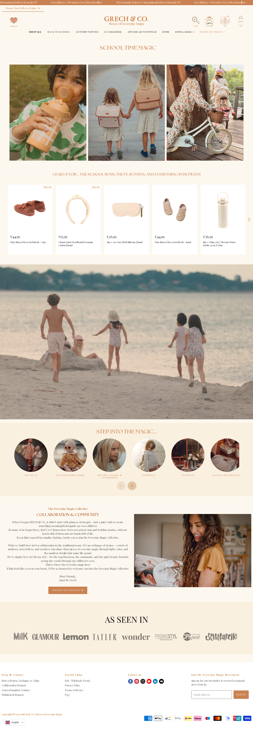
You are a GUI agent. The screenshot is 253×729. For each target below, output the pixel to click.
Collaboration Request (14, 685)
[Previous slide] (121, 486)
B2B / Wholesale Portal (77, 680)
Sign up (241, 694)
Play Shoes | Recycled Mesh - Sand (173, 242)
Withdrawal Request (13, 694)
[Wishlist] (14, 14)
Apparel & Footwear (142, 31)
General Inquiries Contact (16, 690)
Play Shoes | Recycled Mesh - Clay (28, 242)
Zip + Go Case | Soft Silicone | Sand (125, 242)
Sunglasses (183, 31)
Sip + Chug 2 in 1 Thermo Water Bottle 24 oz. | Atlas (219, 243)
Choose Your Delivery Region (20, 8)
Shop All (35, 31)
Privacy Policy (72, 685)
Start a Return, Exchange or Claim (20, 680)
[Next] (249, 219)
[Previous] (4, 219)
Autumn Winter (87, 31)
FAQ (67, 694)
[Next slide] (132, 486)
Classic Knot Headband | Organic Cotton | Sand (76, 243)
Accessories (113, 31)
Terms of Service (74, 690)
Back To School (59, 31)
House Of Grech (211, 31)
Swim (165, 31)
